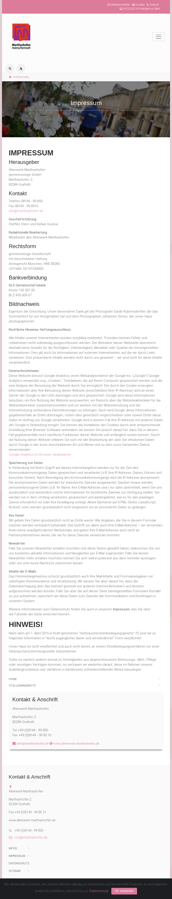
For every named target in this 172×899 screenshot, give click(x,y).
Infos (13, 848)
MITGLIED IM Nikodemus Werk (141, 8)
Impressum (17, 856)
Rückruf (154, 4)
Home (13, 679)
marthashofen (21, 77)
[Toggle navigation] (158, 36)
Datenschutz (19, 863)
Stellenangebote (22, 685)
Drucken (140, 4)
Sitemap (15, 871)
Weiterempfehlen (120, 4)
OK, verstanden (124, 891)
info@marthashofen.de (26, 211)
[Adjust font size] (20, 68)
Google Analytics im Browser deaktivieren (40, 455)
